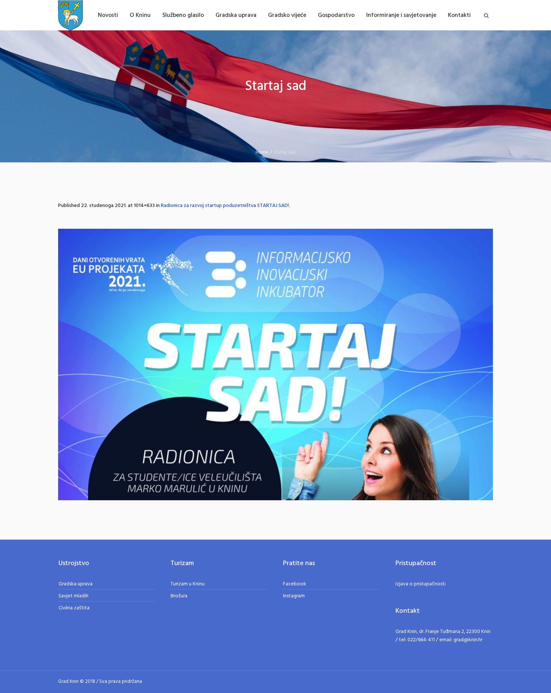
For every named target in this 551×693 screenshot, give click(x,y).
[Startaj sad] (275, 364)
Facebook (294, 584)
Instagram (294, 596)
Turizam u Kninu (188, 584)
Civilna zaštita (74, 608)
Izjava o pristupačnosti (420, 584)
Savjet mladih (73, 596)
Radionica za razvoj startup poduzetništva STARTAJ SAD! (225, 205)
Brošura (179, 596)
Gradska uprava (75, 584)
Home (262, 152)
